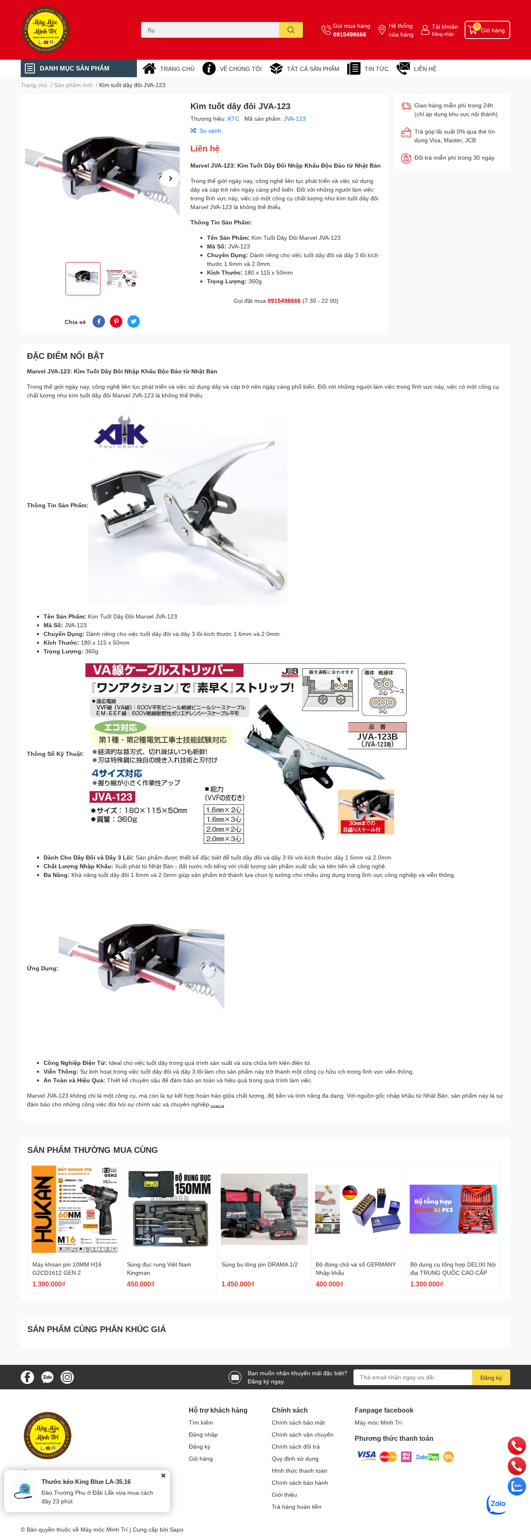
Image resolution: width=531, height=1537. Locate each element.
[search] (291, 30)
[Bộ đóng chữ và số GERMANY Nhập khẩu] (358, 1209)
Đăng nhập (443, 34)
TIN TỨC (377, 68)
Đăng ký (491, 1377)
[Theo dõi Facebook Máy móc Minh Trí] (27, 1376)
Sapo (176, 1529)
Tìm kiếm (201, 1422)
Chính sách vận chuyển (303, 1434)
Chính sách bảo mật (298, 1422)
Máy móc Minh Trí (378, 1422)
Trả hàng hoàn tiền (297, 1506)
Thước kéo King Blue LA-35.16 (86, 1481)
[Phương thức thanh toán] (406, 1456)
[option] (102, 178)
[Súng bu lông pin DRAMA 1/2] (264, 1209)
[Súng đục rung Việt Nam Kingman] (170, 1209)
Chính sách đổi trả (296, 1446)
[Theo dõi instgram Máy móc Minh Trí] (67, 1376)
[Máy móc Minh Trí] (72, 30)
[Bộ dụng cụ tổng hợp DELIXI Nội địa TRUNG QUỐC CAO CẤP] (453, 1209)
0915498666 (349, 34)
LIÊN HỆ (425, 68)
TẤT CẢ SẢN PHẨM (313, 68)
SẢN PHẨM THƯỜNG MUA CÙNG (92, 1150)
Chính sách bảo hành (300, 1482)
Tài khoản (445, 26)
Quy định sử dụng (295, 1458)
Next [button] (170, 178)
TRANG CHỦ (177, 68)
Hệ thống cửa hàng (401, 30)
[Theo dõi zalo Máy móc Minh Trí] (47, 1376)
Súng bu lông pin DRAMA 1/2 (260, 1264)
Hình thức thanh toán (299, 1470)
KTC (234, 118)
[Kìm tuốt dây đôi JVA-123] (102, 178)
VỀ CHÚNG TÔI (241, 68)
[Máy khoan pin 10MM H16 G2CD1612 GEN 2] (75, 1209)
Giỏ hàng (201, 1458)
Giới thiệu (284, 1494)
